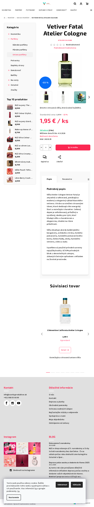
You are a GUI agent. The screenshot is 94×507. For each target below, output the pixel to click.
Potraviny (15, 60)
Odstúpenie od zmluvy (59, 423)
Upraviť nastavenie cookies (24, 504)
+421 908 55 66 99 (11, 397)
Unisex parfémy (20, 54)
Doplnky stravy (17, 65)
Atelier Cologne (65, 40)
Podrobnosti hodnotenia (65, 48)
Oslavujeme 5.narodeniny (59, 443)
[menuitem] (6, 10)
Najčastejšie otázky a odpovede (63, 412)
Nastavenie (14, 497)
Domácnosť (16, 70)
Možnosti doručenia (49, 136)
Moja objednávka (56, 419)
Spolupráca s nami (57, 416)
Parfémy (14, 39)
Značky (14, 90)
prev (42, 334)
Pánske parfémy (20, 49)
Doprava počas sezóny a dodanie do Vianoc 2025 (69, 462)
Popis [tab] (49, 179)
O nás (51, 394)
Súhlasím (77, 484)
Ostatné (14, 85)
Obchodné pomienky (58, 405)
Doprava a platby (56, 401)
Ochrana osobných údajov (60, 409)
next (88, 334)
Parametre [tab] (67, 179)
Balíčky (14, 75)
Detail (63, 350)
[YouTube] (18, 403)
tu (36, 488)
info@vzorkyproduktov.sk (15, 394)
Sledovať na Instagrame (24, 470)
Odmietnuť (62, 484)
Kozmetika (16, 34)
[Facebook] (6, 403)
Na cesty (15, 80)
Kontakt (52, 398)
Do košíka (74, 147)
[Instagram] (12, 403)
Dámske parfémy (20, 44)
